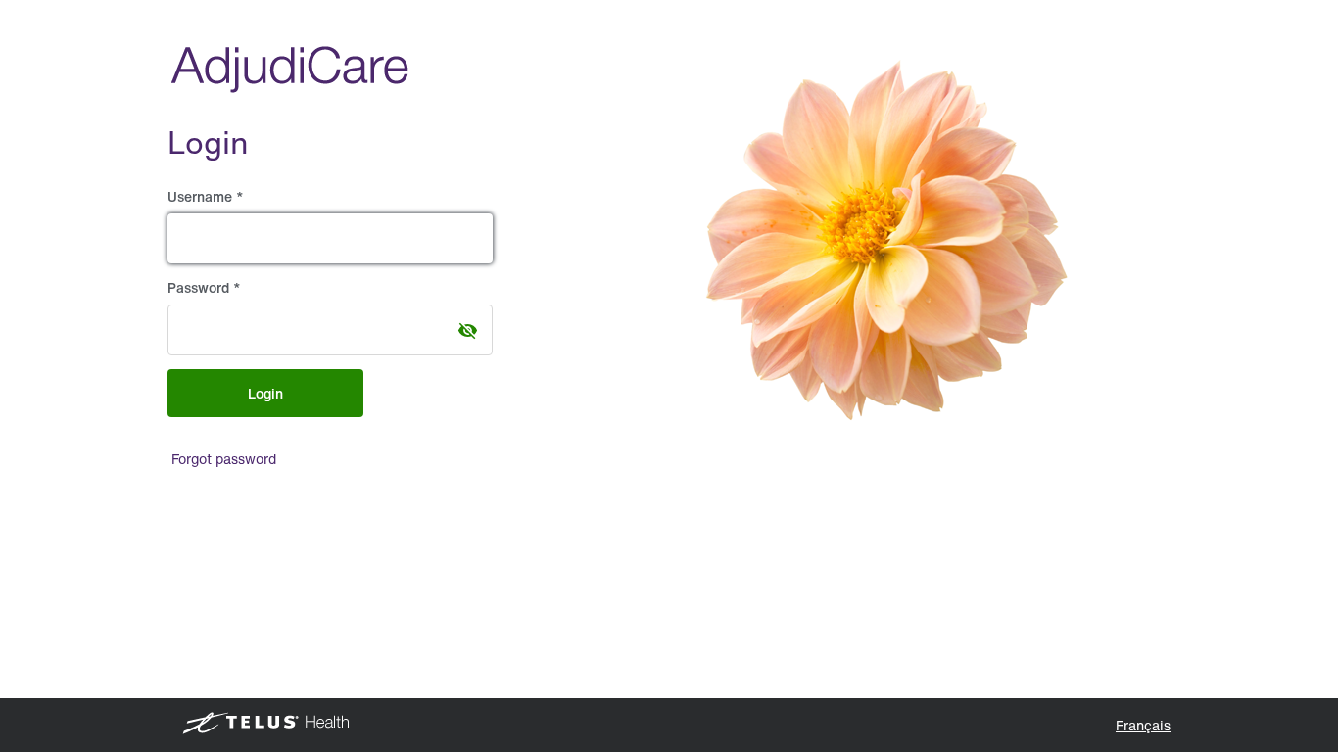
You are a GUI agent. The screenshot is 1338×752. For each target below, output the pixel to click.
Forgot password (223, 458)
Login (265, 393)
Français (1143, 725)
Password (200, 287)
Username (201, 196)
